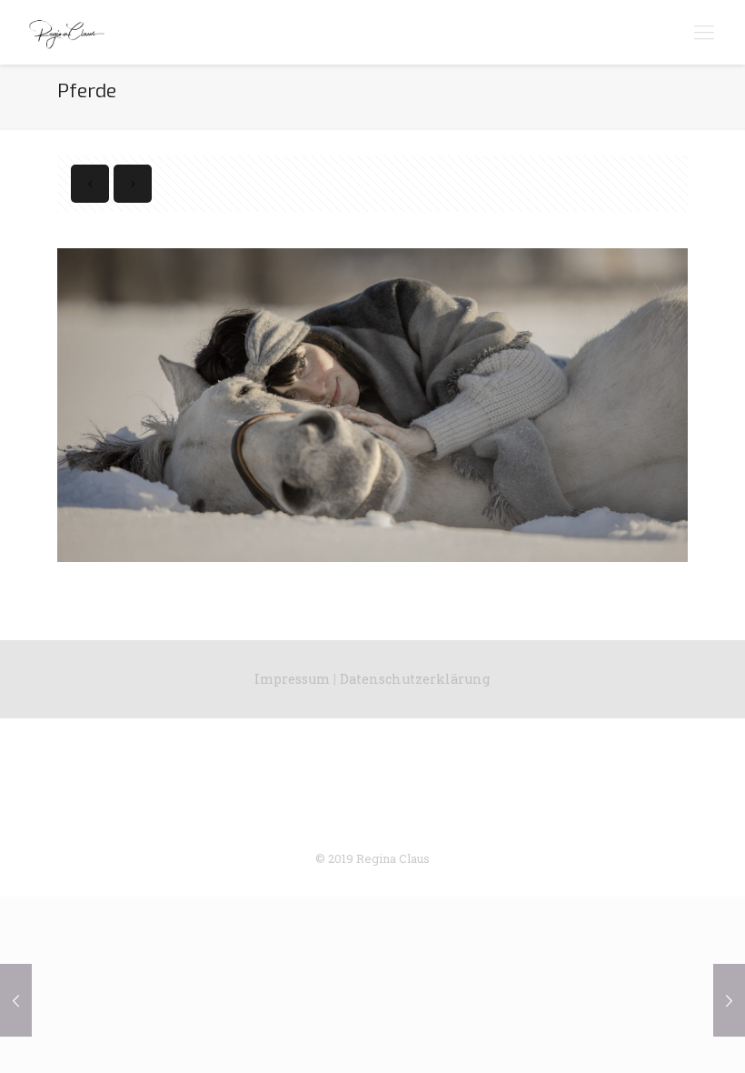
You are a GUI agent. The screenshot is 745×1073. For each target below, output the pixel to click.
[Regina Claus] (66, 32)
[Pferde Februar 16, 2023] (16, 1000)
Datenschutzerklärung (415, 678)
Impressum (292, 678)
